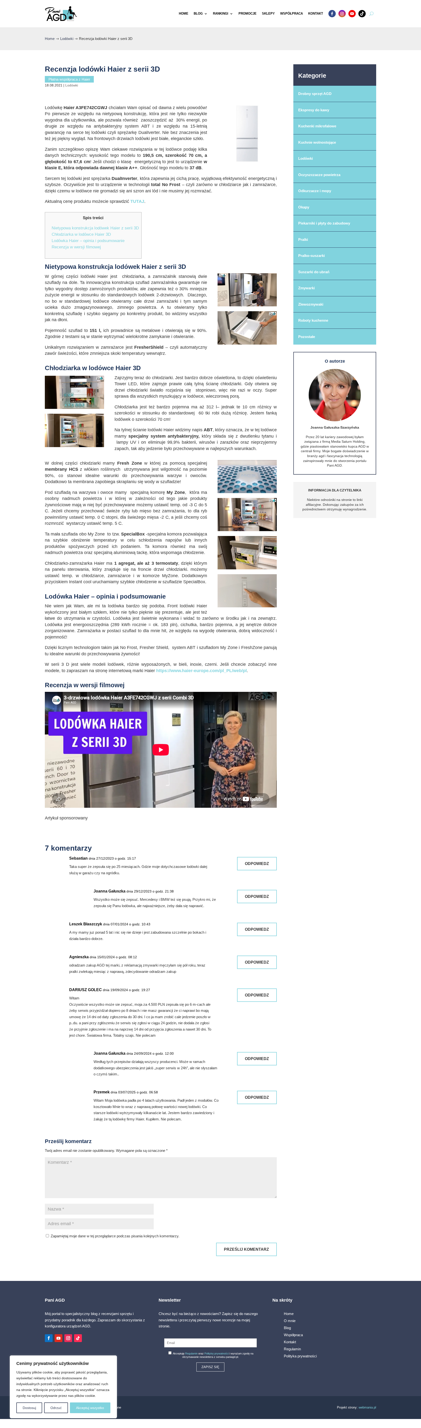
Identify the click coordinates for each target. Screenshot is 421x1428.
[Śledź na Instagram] (68, 1338)
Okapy (303, 207)
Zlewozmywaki (310, 304)
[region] (63, 1386)
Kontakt (315, 13)
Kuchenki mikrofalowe (317, 126)
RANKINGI (220, 13)
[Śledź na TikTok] (78, 1338)
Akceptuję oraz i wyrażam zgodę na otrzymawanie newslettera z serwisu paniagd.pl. (212, 1355)
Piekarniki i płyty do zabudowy (324, 223)
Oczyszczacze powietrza (319, 175)
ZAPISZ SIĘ (210, 1367)
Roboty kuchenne (313, 320)
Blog (198, 13)
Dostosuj (29, 1408)
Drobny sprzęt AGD (315, 94)
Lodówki (71, 85)
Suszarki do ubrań (313, 272)
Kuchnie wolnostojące (317, 142)
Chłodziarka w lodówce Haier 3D (81, 234)
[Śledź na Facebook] (49, 1338)
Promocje (248, 13)
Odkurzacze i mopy (314, 191)
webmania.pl (367, 1407)
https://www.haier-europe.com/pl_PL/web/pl (201, 670)
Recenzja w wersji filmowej (76, 247)
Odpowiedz (257, 864)
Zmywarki (306, 288)
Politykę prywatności (216, 1353)
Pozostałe (306, 337)
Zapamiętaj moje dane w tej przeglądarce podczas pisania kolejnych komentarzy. (115, 1236)
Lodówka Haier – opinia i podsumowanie (88, 240)
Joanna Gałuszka (109, 891)
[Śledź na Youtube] (58, 1338)
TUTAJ (137, 201)
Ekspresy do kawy (313, 110)
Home (183, 13)
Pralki (303, 239)
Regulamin (191, 1353)
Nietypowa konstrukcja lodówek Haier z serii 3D (95, 228)
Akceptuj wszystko (90, 1408)
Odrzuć (56, 1408)
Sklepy (268, 13)
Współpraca (291, 13)
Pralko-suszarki (311, 256)
